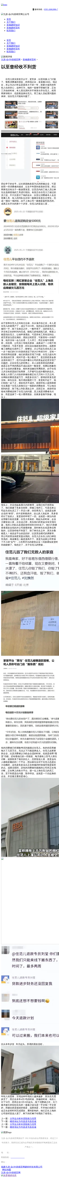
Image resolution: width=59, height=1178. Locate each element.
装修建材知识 (13, 25)
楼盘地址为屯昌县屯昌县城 (23, 1121)
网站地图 (6, 1170)
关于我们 (11, 22)
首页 (9, 19)
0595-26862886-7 (51, 9)
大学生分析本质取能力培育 (23, 1118)
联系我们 (11, 30)
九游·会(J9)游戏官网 (10, 59)
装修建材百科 (13, 28)
